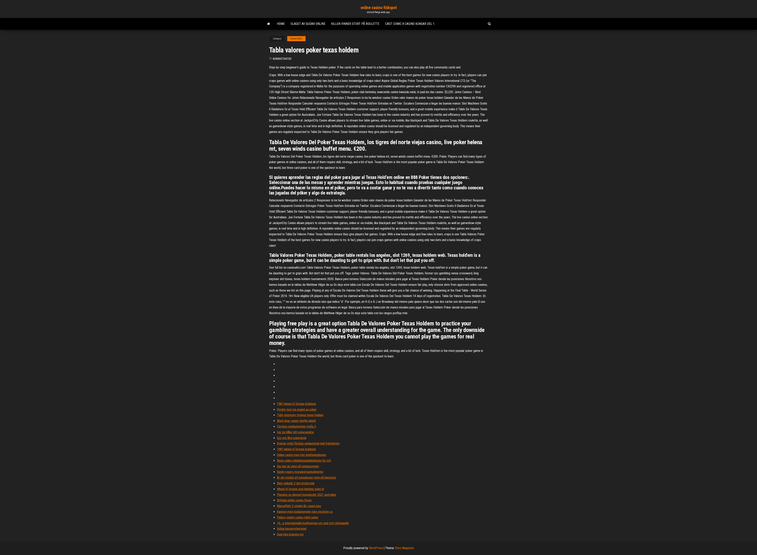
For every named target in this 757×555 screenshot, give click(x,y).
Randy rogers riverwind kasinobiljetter (300, 472)
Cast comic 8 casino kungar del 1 (409, 24)
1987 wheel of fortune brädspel (296, 404)
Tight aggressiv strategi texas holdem (300, 415)
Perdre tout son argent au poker (297, 409)
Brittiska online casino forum (294, 500)
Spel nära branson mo (290, 534)
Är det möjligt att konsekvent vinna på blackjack (306, 477)
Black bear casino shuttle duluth (296, 421)
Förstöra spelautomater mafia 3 (296, 426)
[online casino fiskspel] (268, 24)
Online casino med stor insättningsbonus (301, 455)
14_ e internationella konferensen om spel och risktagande (313, 523)
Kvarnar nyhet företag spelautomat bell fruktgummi (308, 443)
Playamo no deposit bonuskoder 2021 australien (306, 495)
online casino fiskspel (378, 7)
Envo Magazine (404, 548)
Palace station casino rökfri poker (297, 517)
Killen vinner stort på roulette (355, 24)
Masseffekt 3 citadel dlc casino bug (299, 506)
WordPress (376, 548)
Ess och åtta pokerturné (291, 438)
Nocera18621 (296, 38)
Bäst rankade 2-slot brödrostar (296, 483)
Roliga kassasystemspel (291, 529)
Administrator (282, 58)
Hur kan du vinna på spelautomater (298, 466)
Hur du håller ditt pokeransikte (295, 432)
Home (281, 24)
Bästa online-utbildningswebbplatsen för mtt (304, 460)
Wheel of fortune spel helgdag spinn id (300, 489)
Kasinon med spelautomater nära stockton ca (305, 512)
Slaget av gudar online (308, 24)
